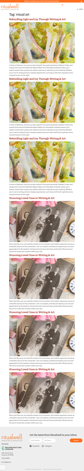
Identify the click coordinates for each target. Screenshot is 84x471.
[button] (62, 5)
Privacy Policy (58, 469)
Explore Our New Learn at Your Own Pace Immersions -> (42, 1)
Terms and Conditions (48, 469)
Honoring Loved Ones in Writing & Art (32, 198)
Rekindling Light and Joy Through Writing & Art (37, 19)
